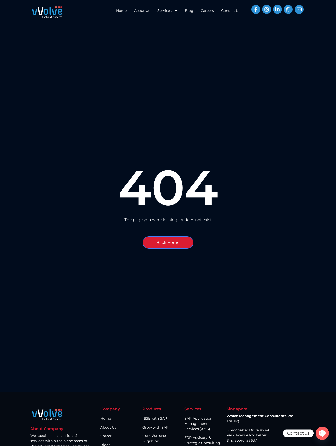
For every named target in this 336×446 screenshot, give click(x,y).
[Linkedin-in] (277, 9)
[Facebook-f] (255, 9)
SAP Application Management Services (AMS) (198, 423)
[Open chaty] (322, 433)
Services (164, 10)
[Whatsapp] (288, 9)
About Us (142, 10)
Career (106, 436)
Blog (189, 10)
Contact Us (230, 10)
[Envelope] (299, 9)
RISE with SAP (154, 418)
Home (121, 10)
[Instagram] (266, 9)
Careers (207, 10)
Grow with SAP (155, 427)
